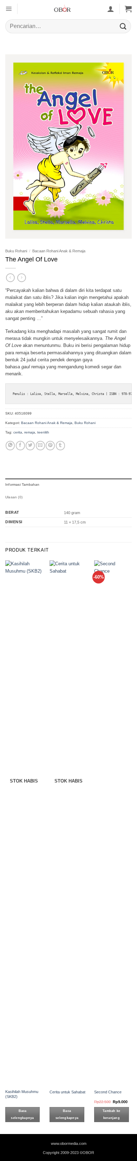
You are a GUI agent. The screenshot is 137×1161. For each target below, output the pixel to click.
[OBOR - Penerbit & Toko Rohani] (62, 9)
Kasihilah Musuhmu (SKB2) (21, 1094)
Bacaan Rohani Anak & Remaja (58, 251)
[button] (8, 8)
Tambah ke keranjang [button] (111, 1114)
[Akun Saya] (110, 8)
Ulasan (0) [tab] (13, 497)
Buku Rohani (16, 251)
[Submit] (123, 26)
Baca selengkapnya (22, 1114)
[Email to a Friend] (40, 445)
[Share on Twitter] (30, 445)
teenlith (43, 432)
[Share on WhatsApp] (10, 445)
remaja (29, 432)
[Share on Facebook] (20, 445)
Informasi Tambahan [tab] (22, 484)
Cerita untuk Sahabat (67, 1092)
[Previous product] (21, 277)
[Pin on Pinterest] (50, 445)
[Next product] (10, 277)
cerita (17, 432)
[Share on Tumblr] (60, 445)
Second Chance (108, 1092)
